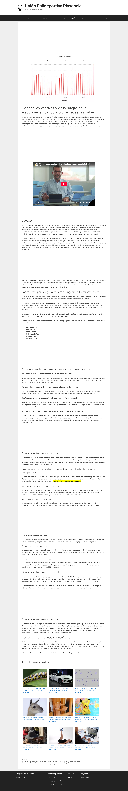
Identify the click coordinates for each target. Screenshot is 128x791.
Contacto (95, 18)
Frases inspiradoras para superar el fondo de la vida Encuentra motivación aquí (47, 764)
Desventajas (27, 761)
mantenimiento (59, 761)
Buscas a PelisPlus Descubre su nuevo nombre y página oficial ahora (34, 718)
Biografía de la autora (76, 18)
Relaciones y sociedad (59, 18)
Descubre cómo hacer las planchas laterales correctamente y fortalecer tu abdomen (60, 719)
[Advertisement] (64, 41)
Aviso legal (52, 777)
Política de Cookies (55, 784)
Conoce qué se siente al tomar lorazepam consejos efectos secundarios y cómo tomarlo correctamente (54, 763)
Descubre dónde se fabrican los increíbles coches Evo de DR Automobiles (59, 690)
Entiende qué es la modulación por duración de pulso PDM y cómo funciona (86, 690)
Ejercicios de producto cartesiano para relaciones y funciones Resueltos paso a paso (61, 747)
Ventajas (77, 761)
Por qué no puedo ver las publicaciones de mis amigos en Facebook (33, 747)
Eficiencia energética (37, 761)
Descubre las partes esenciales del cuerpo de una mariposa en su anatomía (34, 690)
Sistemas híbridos (69, 761)
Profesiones (45, 18)
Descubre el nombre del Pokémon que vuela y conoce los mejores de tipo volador (86, 719)
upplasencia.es (84, 777)
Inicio (19, 18)
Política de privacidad (56, 781)
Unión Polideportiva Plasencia (53, 5)
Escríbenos (69, 777)
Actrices (27, 18)
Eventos (35, 18)
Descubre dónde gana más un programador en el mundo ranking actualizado (85, 747)
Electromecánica (49, 761)
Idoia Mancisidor (21, 777)
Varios (25, 759)
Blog (87, 18)
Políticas (104, 18)
